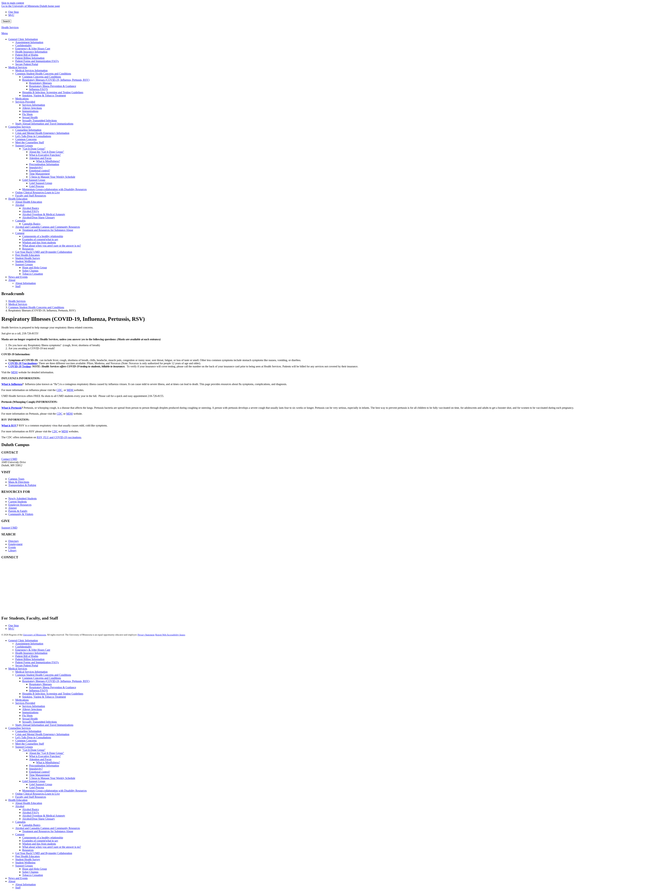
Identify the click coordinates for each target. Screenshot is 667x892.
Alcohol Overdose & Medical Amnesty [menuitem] (43, 214)
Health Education (17, 800)
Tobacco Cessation (32, 875)
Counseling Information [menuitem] (28, 129)
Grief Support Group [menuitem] (33, 179)
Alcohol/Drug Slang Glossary (38, 818)
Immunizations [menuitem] (30, 111)
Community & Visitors (20, 514)
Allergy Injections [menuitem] (32, 108)
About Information (25, 884)
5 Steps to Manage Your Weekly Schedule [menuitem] (52, 176)
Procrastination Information (44, 765)
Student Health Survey (27, 859)
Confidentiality (23, 646)
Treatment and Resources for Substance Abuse (47, 831)
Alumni (12, 507)
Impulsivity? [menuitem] (36, 167)
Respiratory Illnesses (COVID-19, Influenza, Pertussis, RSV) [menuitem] (55, 79)
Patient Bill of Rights (26, 656)
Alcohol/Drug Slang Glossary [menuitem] (38, 217)
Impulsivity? (36, 768)
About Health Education (28, 803)
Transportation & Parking (22, 485)
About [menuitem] (11, 280)
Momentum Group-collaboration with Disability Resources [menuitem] (54, 189)
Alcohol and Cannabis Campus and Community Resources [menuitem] (47, 226)
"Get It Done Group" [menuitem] (34, 148)
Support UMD (9, 527)
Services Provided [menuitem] (25, 101)
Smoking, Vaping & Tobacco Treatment (44, 696)
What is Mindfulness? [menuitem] (48, 161)
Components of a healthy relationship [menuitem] (42, 236)
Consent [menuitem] (19, 233)
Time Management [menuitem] (39, 173)
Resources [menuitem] (28, 248)
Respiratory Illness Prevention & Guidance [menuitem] (52, 86)
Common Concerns (26, 740)
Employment (15, 544)
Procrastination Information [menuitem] (44, 164)
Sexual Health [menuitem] (30, 117)
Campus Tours (16, 478)
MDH (14, 372)
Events (12, 547)
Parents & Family (17, 511)
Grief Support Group (33, 781)
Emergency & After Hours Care (32, 649)
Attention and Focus (40, 759)
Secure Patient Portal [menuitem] (26, 64)
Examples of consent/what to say (40, 840)
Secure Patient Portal (26, 665)
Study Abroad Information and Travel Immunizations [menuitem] (44, 123)
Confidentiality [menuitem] (23, 45)
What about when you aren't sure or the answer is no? (51, 846)
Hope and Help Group (34, 868)
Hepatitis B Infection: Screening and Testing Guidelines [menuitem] (52, 92)
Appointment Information (29, 643)
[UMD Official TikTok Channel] (27, 607)
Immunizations (30, 712)
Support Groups (24, 746)
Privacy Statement (146, 634)
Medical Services (17, 304)
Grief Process (36, 787)
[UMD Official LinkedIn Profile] (27, 598)
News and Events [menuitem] (18, 276)
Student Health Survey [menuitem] (27, 258)
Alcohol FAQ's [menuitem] (30, 211)
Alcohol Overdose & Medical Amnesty (43, 815)
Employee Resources (19, 504)
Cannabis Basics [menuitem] (31, 223)
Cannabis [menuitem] (20, 220)
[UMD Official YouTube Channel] (27, 588)
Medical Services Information (31, 671)
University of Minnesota (34, 634)
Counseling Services (19, 728)
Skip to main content (12, 2)
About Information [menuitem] (25, 283)
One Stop (13, 11)
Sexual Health (30, 718)
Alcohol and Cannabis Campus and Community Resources (47, 828)
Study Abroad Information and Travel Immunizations (44, 724)
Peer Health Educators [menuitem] (27, 255)
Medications (22, 699)
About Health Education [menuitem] (28, 201)
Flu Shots (27, 715)
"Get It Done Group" (34, 749)
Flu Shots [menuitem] (27, 114)
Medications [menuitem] (22, 98)
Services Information (33, 706)
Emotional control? (39, 771)
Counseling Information (28, 731)
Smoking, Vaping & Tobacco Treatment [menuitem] (44, 95)
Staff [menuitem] (17, 286)
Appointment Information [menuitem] (29, 42)
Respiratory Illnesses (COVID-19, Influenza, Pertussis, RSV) (55, 681)
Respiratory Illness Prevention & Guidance (52, 687)
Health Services (10, 27)
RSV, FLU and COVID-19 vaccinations (59, 437)
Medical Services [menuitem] (17, 67)
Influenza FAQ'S (38, 690)
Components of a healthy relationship (42, 837)
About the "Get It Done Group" (46, 753)
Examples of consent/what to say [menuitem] (40, 239)
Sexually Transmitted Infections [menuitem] (39, 120)
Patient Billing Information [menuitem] (29, 57)
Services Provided (25, 703)
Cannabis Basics (31, 825)
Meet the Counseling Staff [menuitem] (29, 142)
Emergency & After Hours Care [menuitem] (32, 48)
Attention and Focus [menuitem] (40, 158)
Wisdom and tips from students (39, 843)
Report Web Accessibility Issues (170, 634)
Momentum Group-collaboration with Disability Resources (54, 790)
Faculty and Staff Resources (30, 796)
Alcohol (19, 806)
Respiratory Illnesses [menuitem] (40, 83)
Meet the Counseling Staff (29, 743)
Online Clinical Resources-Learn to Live (37, 793)
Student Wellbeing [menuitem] (25, 261)
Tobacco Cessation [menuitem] (32, 273)
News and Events (18, 878)
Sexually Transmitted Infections (39, 721)
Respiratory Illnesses (40, 684)
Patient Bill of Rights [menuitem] (26, 54)
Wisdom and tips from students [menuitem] (39, 242)
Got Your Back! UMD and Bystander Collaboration (43, 853)
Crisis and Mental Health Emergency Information (42, 734)
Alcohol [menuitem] (19, 204)
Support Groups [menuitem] (24, 145)
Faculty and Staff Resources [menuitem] (30, 195)
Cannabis (20, 821)
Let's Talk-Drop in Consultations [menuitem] (33, 136)
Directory (13, 541)
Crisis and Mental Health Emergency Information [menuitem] (42, 133)
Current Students (17, 501)
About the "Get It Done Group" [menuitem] (46, 151)
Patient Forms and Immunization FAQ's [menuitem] (37, 61)
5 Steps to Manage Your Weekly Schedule (52, 778)
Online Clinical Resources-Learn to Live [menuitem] (37, 192)
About (11, 881)
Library (12, 550)
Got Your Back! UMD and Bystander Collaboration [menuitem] (43, 251)
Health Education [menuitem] (17, 198)
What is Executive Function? (45, 756)
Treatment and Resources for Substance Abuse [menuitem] (47, 230)
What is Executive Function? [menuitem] (45, 154)
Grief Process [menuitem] (36, 186)
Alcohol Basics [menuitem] (30, 208)
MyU (11, 15)
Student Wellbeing (25, 862)
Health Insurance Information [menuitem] (31, 51)
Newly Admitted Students (22, 498)
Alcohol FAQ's (30, 812)
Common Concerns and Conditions (41, 678)
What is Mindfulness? (48, 762)
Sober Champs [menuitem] (30, 270)
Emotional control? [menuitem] (39, 170)
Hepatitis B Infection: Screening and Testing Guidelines (52, 693)
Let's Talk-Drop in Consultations (33, 737)
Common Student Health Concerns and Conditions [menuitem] (43, 73)
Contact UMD (9, 459)
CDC (59, 390)
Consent (19, 834)
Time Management (39, 774)
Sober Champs (30, 871)
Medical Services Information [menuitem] (31, 70)
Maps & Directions (18, 481)
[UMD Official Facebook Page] (27, 570)
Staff (17, 887)
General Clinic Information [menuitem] (23, 39)
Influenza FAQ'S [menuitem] (38, 89)
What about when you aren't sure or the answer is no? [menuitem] (51, 245)
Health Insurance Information (31, 652)
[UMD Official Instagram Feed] (27, 579)
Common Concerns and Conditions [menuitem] (41, 76)
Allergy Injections (32, 709)
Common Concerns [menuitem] (26, 139)
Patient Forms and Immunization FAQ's (37, 662)
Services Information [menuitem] (33, 104)
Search (6, 21)
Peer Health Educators (27, 856)
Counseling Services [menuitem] (19, 126)
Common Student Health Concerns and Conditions (36, 307)
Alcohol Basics (30, 809)
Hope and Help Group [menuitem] (34, 267)
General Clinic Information (23, 640)
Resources (28, 850)
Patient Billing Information (29, 659)
